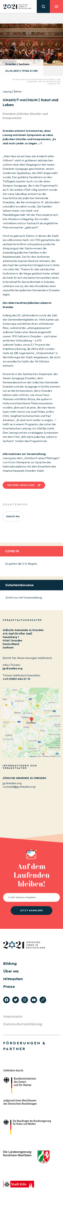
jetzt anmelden (31, 910)
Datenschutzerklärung (22, 1024)
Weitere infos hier (20, 485)
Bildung (9, 963)
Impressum (12, 1016)
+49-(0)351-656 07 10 (16, 679)
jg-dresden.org (12, 668)
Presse (9, 987)
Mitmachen (13, 979)
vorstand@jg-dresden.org (19, 786)
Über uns (11, 971)
